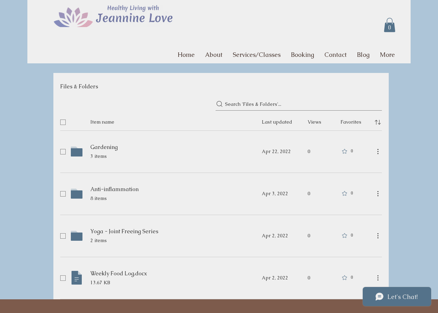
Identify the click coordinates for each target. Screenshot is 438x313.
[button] (390, 25)
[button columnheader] (378, 122)
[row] (221, 120)
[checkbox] (63, 122)
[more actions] (378, 151)
